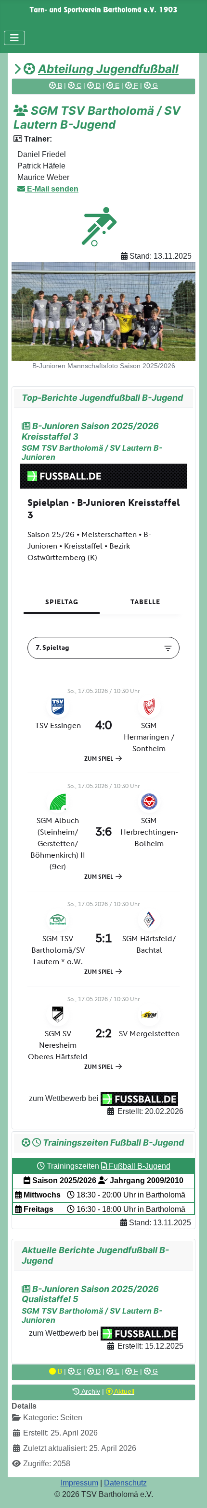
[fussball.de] (139, 1098)
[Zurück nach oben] (190, 1490)
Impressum (79, 1483)
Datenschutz (125, 1483)
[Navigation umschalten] (14, 38)
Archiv (89, 1391)
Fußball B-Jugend (138, 1166)
